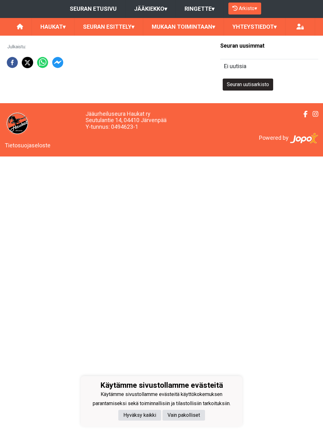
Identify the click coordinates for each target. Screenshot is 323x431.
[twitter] (27, 62)
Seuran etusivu (93, 8)
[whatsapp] (42, 62)
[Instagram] (313, 114)
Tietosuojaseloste (27, 145)
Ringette (199, 8)
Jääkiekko (150, 8)
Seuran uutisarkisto (248, 84)
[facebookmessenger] (57, 62)
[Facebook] (303, 114)
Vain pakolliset (183, 415)
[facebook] (12, 62)
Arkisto (248, 8)
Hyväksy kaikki (139, 415)
